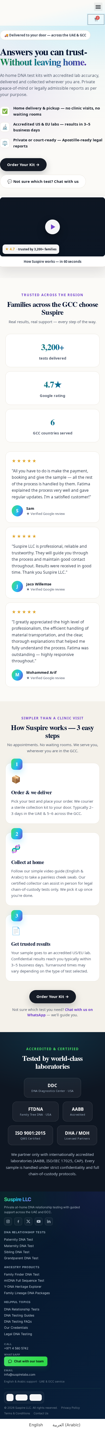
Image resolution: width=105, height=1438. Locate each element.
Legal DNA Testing (18, 1334)
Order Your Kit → (23, 164)
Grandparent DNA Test (21, 1258)
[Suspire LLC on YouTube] (39, 1221)
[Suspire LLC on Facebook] (18, 1221)
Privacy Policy (70, 1407)
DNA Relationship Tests (22, 1309)
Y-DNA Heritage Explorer (23, 1287)
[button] (98, 7)
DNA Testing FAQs (18, 1321)
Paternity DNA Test (18, 1239)
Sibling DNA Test (17, 1252)
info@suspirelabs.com (19, 1374)
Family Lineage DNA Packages (27, 1293)
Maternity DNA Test (19, 1246)
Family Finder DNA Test (22, 1274)
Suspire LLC (17, 1199)
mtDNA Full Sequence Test (24, 1280)
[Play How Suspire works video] (52, 226)
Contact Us (41, 1413)
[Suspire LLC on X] (28, 1221)
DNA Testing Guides (19, 1315)
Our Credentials (16, 1328)
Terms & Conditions (17, 1413)
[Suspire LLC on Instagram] (8, 1221)
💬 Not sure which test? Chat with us (42, 181)
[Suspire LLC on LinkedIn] (49, 1221)
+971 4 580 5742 (16, 1348)
